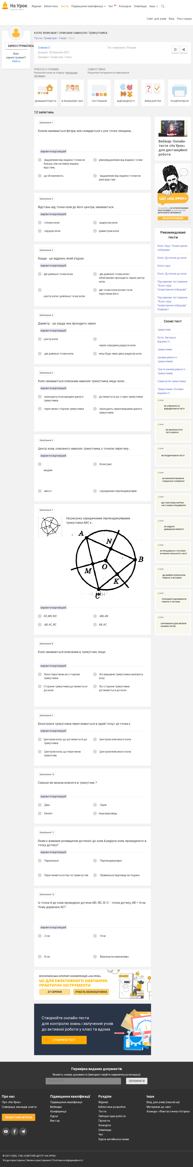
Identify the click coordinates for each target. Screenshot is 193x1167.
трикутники (165, 349)
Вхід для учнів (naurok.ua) (163, 1102)
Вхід (171, 18)
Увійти (16, 61)
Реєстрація (184, 18)
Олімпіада (140, 6)
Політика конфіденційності (67, 1160)
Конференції (58, 1111)
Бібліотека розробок (112, 1107)
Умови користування (38, 1160)
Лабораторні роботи (112, 1116)
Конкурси (125, 6)
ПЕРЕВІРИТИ (137, 1081)
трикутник (164, 329)
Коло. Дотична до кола (172, 257)
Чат (112, 6)
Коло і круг (164, 265)
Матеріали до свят (159, 1107)
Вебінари (56, 1107)
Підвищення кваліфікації (87, 6)
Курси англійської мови (113, 1139)
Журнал (36, 6)
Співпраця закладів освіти (19, 1107)
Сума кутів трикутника (172, 381)
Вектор (55, 1120)
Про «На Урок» (11, 1102)
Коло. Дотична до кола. (172, 273)
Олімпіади (104, 1130)
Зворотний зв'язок (18, 1117)
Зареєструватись (17, 45)
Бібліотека (51, 6)
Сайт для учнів (156, 18)
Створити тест (64, 1040)
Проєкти (104, 1120)
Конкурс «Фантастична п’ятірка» (168, 1111)
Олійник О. (44, 47)
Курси (54, 1116)
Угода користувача (14, 1160)
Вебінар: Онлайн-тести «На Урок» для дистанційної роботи (173, 147)
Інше (152, 6)
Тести (64, 6)
